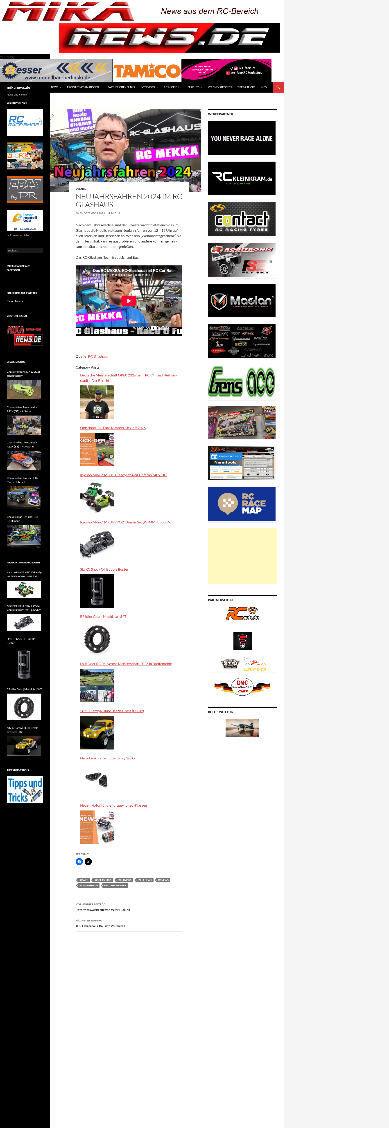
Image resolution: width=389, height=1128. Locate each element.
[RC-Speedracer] (231, 663)
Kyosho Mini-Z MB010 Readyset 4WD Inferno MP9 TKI (123, 475)
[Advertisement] (242, 556)
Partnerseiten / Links (121, 87)
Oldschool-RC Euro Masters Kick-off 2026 (113, 427)
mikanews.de (18, 87)
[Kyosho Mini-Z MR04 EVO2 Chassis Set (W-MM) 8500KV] (97, 544)
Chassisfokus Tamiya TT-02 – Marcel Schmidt (23, 480)
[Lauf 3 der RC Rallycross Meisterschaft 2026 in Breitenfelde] (97, 685)
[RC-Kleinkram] (242, 178)
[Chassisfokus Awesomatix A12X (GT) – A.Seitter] (24, 425)
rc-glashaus (103, 880)
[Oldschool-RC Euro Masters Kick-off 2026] (97, 449)
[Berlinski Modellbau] (56, 70)
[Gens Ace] (242, 381)
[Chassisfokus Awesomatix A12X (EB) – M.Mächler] (24, 460)
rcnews (163, 880)
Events (81, 188)
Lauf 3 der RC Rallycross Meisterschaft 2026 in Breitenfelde (126, 663)
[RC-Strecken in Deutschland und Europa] (255, 663)
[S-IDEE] (226, 70)
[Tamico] (147, 70)
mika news (145, 880)
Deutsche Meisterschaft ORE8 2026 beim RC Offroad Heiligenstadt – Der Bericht (129, 378)
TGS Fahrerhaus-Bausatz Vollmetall (100, 923)
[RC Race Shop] (25, 122)
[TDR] (25, 189)
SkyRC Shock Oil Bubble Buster (104, 569)
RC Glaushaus (88, 885)
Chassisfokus (16, 361)
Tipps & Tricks (246, 87)
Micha (115, 213)
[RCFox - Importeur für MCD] (25, 155)
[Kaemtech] (242, 341)
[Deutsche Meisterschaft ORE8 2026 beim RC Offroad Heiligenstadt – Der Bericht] (97, 402)
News (54, 87)
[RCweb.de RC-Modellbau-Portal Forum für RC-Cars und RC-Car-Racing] (242, 615)
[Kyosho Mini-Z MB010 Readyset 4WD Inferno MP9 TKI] (97, 497)
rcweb (83, 880)
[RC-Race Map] (242, 503)
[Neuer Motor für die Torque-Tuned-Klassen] (97, 827)
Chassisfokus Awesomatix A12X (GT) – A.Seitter (22, 409)
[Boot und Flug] (242, 727)
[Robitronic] (242, 259)
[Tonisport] (242, 137)
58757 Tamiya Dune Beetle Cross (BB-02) (112, 711)
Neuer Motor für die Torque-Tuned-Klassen (113, 805)
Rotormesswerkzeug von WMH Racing (103, 907)
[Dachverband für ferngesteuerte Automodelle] (242, 686)
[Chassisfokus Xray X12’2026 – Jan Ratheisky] (24, 389)
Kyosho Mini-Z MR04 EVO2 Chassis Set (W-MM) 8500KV (125, 522)
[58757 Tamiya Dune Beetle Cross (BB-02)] (97, 733)
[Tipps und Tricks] (25, 789)
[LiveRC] (242, 641)
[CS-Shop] (242, 219)
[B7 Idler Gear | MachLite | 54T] (97, 638)
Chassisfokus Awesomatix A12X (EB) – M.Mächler (22, 444)
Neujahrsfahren (115, 885)
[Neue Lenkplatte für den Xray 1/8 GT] (97, 780)
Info (264, 87)
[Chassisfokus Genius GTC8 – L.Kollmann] (24, 536)
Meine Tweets (15, 301)
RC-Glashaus (98, 356)
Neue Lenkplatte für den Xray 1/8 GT (108, 758)
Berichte (193, 87)
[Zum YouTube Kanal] (25, 335)
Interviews (148, 87)
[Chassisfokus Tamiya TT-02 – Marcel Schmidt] (24, 497)
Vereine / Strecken (220, 87)
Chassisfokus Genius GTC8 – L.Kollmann (23, 519)
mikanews (124, 880)
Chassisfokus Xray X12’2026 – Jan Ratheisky (25, 373)
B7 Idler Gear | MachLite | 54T (103, 616)
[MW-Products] (242, 300)
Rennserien (171, 87)
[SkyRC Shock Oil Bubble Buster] (97, 591)
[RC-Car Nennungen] (242, 463)
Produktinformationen (83, 87)
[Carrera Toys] (242, 422)
